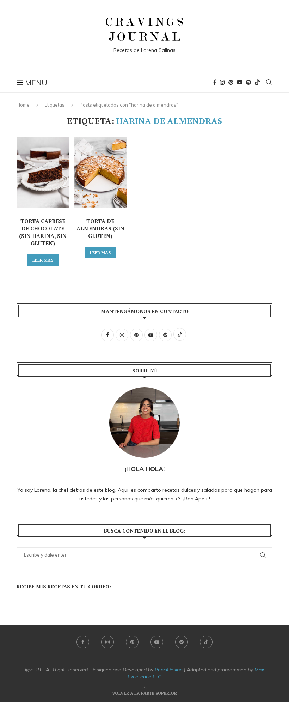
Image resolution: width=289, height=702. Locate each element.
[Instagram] (222, 82)
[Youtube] (239, 82)
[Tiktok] (257, 82)
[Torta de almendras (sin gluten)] (100, 172)
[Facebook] (214, 82)
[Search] (268, 82)
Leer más (42, 260)
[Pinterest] (230, 82)
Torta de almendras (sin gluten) (100, 228)
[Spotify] (248, 82)
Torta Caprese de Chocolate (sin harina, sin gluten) (43, 232)
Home (23, 105)
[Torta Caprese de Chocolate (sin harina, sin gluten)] (43, 172)
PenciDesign (169, 669)
